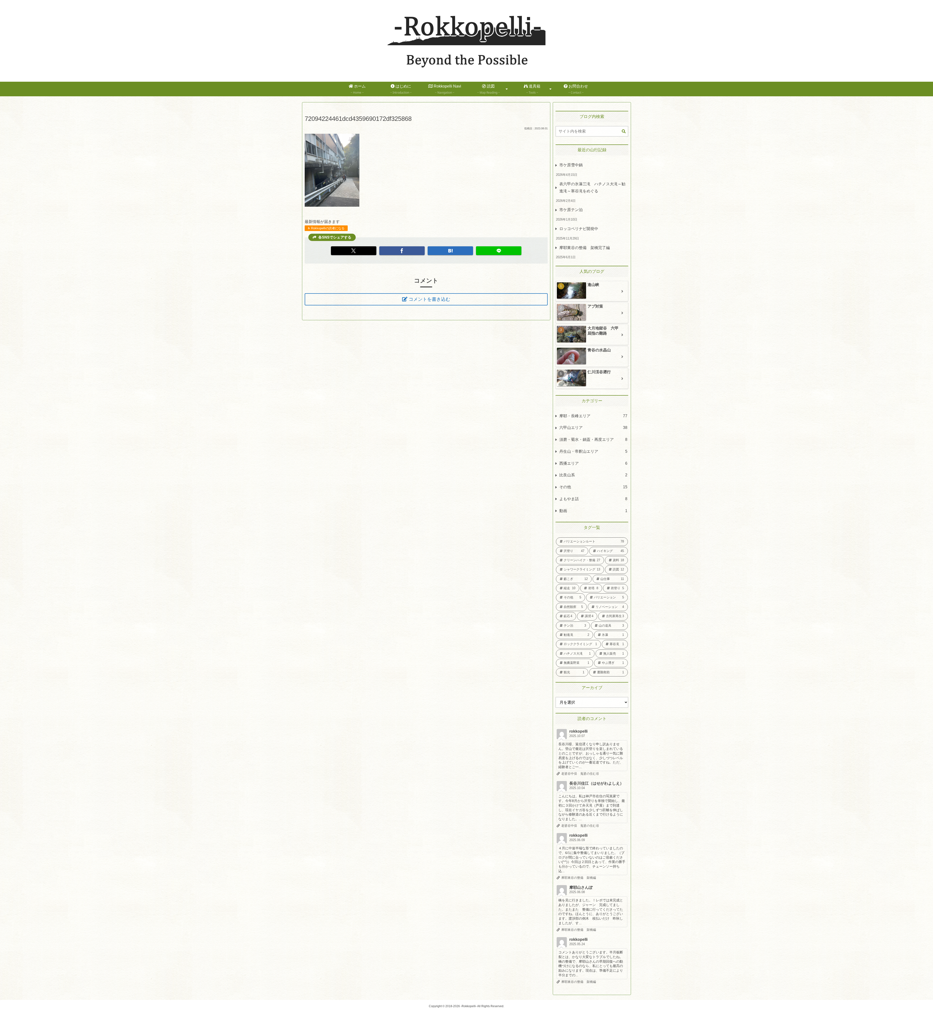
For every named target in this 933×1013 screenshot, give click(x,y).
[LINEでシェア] (498, 250)
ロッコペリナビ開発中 (578, 229)
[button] (624, 131)
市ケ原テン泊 (571, 210)
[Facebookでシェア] (402, 250)
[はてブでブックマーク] (450, 250)
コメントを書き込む (429, 299)
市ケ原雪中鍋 (571, 165)
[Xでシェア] (353, 250)
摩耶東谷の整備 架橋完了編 (584, 248)
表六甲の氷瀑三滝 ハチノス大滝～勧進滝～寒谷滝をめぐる (592, 187)
